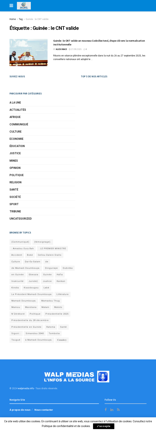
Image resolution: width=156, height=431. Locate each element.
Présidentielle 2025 (56, 314)
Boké (30, 255)
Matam (45, 307)
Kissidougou (31, 287)
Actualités (18, 109)
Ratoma (50, 327)
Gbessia (33, 274)
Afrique (15, 117)
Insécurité (17, 281)
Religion (15, 182)
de (46, 261)
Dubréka (68, 268)
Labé (46, 287)
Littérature (63, 294)
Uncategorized (21, 218)
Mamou (15, 307)
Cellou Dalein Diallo (49, 255)
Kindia (15, 287)
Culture (15, 131)
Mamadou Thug (50, 301)
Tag (21, 19)
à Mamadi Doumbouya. (38, 340)
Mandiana (31, 307)
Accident (16, 255)
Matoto (58, 307)
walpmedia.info (26, 388)
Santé (14, 189)
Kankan (61, 281)
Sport (14, 204)
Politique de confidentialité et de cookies (66, 426)
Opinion (15, 167)
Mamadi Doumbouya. (23, 301)
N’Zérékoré (18, 314)
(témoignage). (42, 242)
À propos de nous (20, 409)
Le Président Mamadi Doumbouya (31, 294)
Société (15, 196)
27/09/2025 (76, 49)
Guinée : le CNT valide (37, 19)
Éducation (17, 146)
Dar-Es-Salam (32, 261)
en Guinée (17, 274)
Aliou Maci (61, 49)
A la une (15, 102)
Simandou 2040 (35, 333)
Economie (16, 138)
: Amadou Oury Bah (22, 248)
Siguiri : (16, 333)
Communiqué (19, 124)
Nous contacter (43, 409)
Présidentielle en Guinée (26, 327)
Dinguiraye (51, 268)
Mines (14, 160)
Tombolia (54, 333)
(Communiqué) (20, 242)
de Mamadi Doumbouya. (25, 268)
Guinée (47, 274)
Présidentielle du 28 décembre (30, 320)
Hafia (60, 274)
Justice (15, 153)
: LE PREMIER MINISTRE (52, 248)
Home (13, 19)
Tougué (15, 340)
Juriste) (33, 281)
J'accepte (104, 426)
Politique (17, 175)
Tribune (15, 211)
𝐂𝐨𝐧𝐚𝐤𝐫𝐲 (62, 340)
